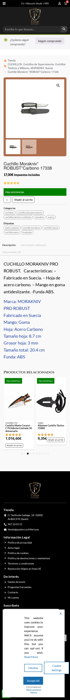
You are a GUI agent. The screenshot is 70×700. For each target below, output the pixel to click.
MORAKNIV (39, 217)
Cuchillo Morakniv (31, 227)
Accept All (33, 680)
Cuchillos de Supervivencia (30, 212)
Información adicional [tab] (33, 245)
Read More (31, 657)
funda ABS (27, 232)
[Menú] (4, 3)
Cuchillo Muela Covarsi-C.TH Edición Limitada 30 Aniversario (18, 428)
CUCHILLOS (9, 212)
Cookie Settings (57, 668)
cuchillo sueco (12, 232)
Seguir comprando (49, 41)
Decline (33, 668)
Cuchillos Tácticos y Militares (18, 217)
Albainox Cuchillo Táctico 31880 (51, 427)
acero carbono (12, 227)
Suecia (51, 217)
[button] (58, 85)
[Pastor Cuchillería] (35, 16)
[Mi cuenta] (59, 3)
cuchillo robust (51, 227)
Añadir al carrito (23, 199)
